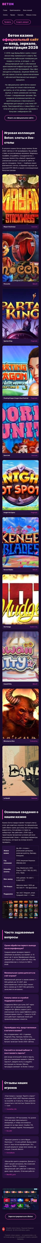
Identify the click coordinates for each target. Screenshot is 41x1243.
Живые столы (31, 15)
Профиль (7, 22)
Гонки (5, 10)
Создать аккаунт (22, 22)
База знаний (27, 10)
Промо (12, 15)
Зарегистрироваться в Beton (20, 1216)
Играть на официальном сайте (20, 118)
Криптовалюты (15, 10)
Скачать (21, 15)
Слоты (5, 15)
